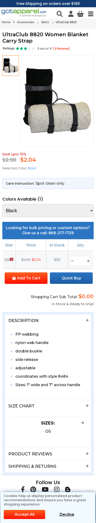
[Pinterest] (33, 490)
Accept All (24, 514)
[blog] (67, 490)
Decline (67, 514)
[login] (71, 14)
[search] (59, 14)
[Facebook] (23, 490)
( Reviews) (61, 49)
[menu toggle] (89, 14)
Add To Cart (28, 278)
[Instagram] (56, 490)
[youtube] (45, 490)
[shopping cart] (80, 14)
